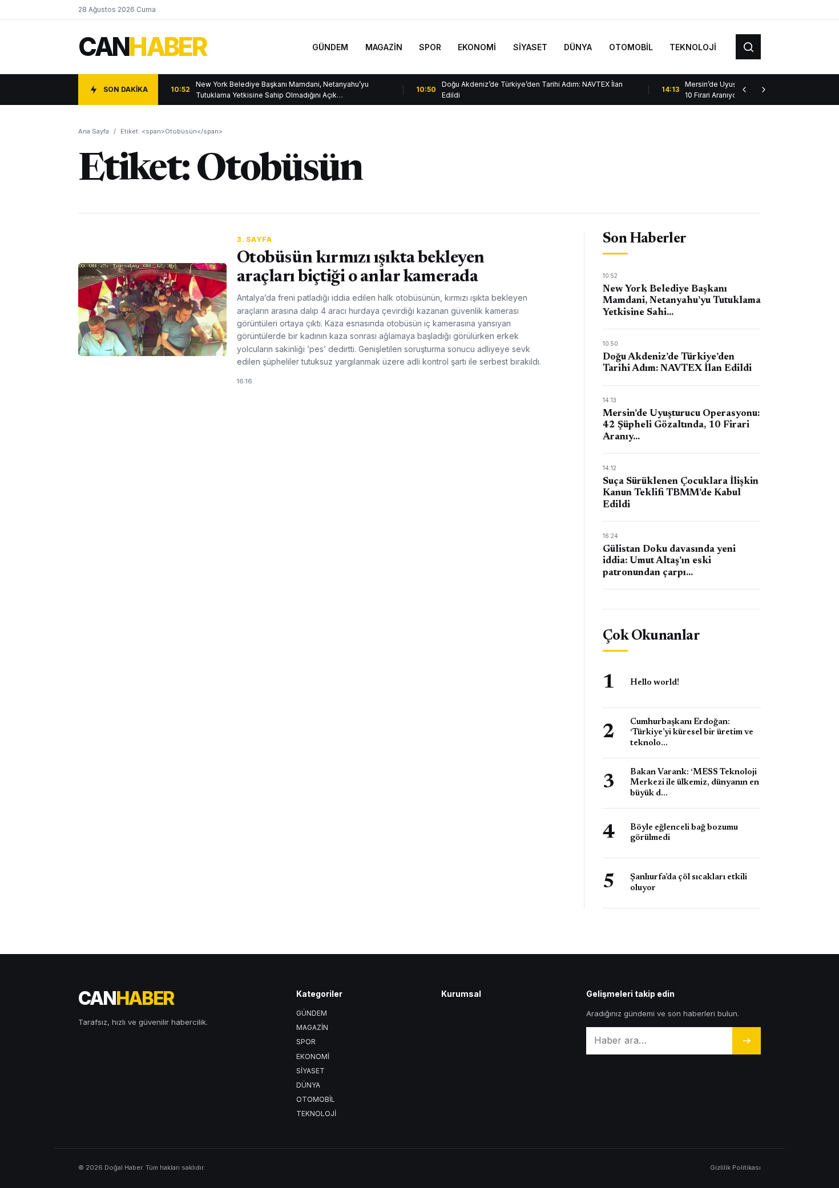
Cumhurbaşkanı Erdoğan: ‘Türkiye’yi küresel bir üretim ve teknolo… (691, 732)
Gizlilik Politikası (735, 1167)
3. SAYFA (254, 239)
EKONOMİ (477, 47)
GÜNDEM (330, 47)
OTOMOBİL (631, 47)
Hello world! (654, 682)
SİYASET (530, 47)
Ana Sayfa (93, 131)
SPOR (430, 47)
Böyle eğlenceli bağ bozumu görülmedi (684, 832)
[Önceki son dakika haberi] (744, 89)
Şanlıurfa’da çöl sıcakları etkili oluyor (688, 882)
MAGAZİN (383, 47)
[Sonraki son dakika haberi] (763, 89)
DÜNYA (578, 47)
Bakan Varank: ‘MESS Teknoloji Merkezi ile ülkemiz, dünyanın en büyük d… (694, 783)
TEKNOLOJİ (692, 47)
